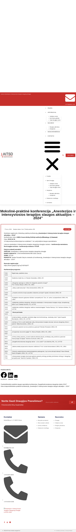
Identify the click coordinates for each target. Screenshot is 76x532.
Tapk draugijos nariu (55, 120)
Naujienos (51, 123)
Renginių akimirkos (55, 127)
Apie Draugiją (52, 112)
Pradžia (50, 108)
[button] (52, 155)
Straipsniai (52, 129)
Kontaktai (51, 136)
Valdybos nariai (54, 116)
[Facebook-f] (4, 522)
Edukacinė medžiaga (54, 131)
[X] (10, 522)
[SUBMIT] (72, 402)
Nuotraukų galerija (54, 118)
